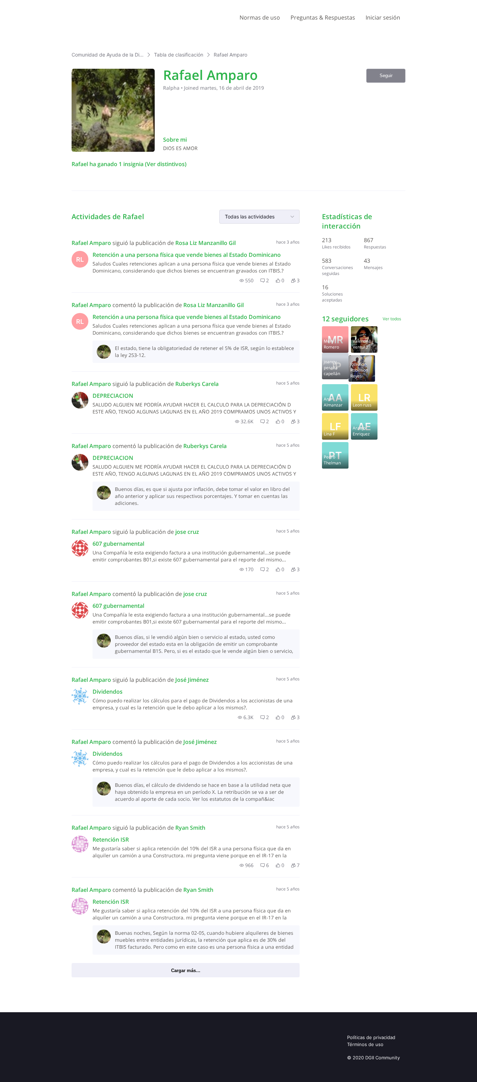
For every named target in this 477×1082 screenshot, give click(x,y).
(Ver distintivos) (165, 164)
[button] (247, 280)
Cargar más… (185, 970)
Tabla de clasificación (178, 55)
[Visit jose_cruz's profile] (80, 548)
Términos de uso (365, 1044)
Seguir (386, 75)
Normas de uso (260, 17)
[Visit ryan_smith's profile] (80, 844)
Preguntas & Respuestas (323, 17)
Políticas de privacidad (371, 1037)
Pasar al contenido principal (38, 5)
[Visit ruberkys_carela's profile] (80, 400)
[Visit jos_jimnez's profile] (80, 696)
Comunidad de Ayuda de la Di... (108, 55)
